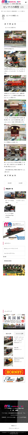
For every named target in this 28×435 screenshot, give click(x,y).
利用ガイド (14, 425)
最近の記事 (8, 333)
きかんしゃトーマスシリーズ (11, 248)
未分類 (4, 256)
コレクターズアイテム (9, 253)
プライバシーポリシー (14, 428)
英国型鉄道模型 (7, 260)
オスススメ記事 (19, 333)
